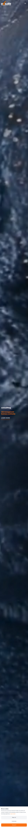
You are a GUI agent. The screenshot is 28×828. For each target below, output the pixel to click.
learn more (5, 418)
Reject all (14, 817)
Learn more (12, 813)
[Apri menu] (25, 3)
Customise (14, 821)
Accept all (14, 825)
